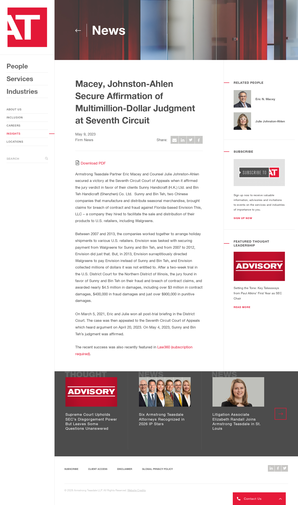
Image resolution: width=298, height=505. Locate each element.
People (17, 66)
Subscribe (71, 468)
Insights (14, 133)
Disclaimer (124, 468)
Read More (242, 307)
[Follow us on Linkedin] (271, 468)
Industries (22, 91)
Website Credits (136, 490)
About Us (14, 109)
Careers (14, 125)
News (108, 30)
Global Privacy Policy (157, 468)
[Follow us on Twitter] (284, 468)
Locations (15, 141)
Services (20, 79)
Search (13, 158)
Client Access (97, 468)
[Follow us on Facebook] (278, 468)
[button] (243, 218)
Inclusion (15, 117)
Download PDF (93, 163)
